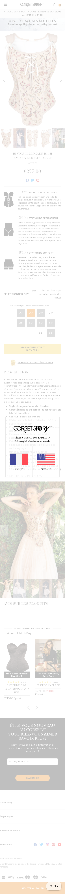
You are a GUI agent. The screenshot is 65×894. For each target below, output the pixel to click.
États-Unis (46, 469)
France (19, 469)
